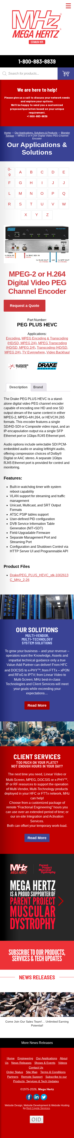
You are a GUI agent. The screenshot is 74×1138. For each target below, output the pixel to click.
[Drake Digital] (51, 372)
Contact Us (36, 1067)
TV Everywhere (33, 352)
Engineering (25, 1058)
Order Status (14, 1072)
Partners (12, 1076)
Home (11, 1058)
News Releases (21, 1062)
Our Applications (46, 1058)
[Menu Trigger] (68, 5)
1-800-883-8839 (37, 61)
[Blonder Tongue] (22, 372)
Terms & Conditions (53, 1072)
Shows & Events (44, 1062)
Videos (62, 1062)
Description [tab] (18, 387)
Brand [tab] (38, 387)
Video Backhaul (58, 352)
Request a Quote (24, 306)
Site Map (31, 1072)
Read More (37, 705)
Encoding (13, 338)
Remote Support (32, 1076)
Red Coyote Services (38, 1108)
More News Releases (37, 1043)
